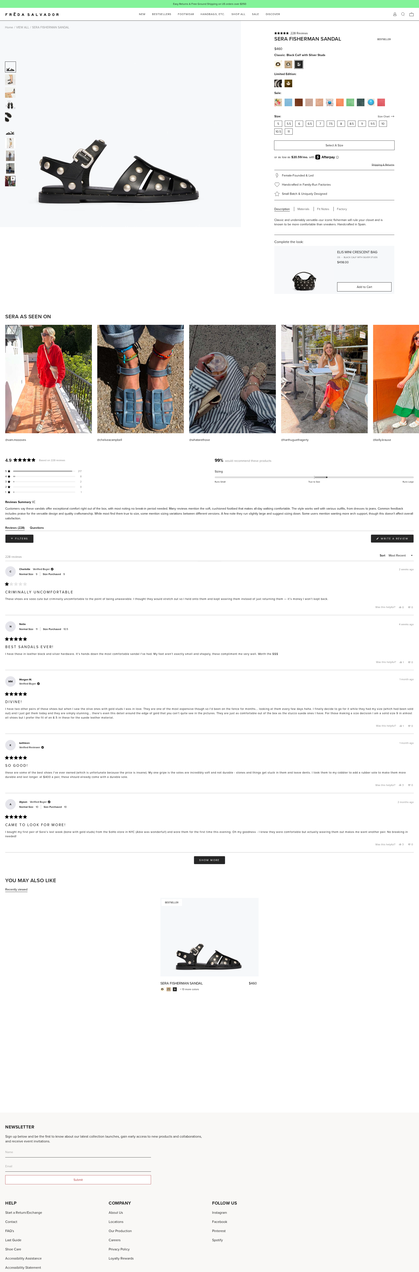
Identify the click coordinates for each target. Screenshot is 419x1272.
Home (9, 27)
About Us (116, 1212)
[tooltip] (33, 502)
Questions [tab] (37, 528)
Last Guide (13, 1240)
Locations (116, 1221)
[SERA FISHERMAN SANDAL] (209, 937)
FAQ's (9, 1230)
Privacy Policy (119, 1249)
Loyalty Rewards (121, 1258)
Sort (383, 555)
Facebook (219, 1221)
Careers (114, 1240)
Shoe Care (13, 1249)
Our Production (120, 1230)
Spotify (217, 1240)
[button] (334, 33)
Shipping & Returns (383, 164)
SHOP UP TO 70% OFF (224, 4)
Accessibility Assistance (23, 1258)
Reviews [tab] (15, 528)
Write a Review (397, 539)
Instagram (219, 1212)
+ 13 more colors (189, 989)
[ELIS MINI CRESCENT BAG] (304, 270)
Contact (11, 1221)
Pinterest (219, 1230)
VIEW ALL (22, 27)
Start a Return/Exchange (23, 1212)
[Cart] (411, 14)
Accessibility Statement (23, 1267)
